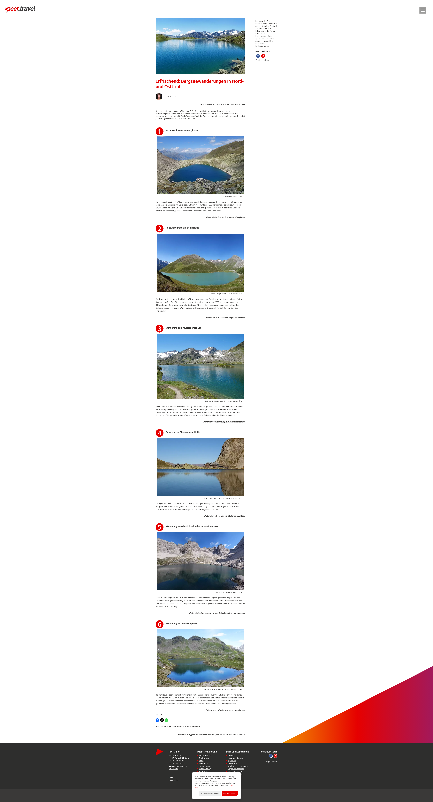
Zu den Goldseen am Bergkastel (231, 217)
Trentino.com (204, 758)
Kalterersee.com (205, 766)
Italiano (266, 60)
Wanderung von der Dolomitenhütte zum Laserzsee (223, 613)
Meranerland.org (205, 769)
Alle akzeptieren (229, 793)
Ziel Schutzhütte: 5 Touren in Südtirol (184, 726)
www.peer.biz (173, 769)
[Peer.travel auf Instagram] (263, 56)
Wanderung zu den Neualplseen (231, 710)
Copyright (231, 755)
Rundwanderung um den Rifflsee (231, 317)
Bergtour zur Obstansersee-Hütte (230, 516)
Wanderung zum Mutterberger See (230, 422)
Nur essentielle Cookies (210, 793)
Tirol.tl (201, 761)
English (259, 60)
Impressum (232, 761)
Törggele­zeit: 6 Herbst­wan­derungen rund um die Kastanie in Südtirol (216, 734)
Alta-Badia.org (204, 763)
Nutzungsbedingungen (236, 758)
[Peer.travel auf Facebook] (258, 56)
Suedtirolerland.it (205, 755)
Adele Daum (170, 97)
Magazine (178, 97)
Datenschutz (232, 763)
